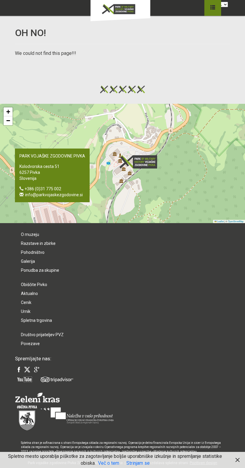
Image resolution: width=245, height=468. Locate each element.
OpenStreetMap (236, 221)
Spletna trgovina (36, 320)
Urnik (25, 311)
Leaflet (220, 221)
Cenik (26, 302)
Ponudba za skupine (40, 270)
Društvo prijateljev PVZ (42, 334)
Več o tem (108, 463)
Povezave (30, 343)
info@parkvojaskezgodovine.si (54, 194)
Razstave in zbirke (38, 243)
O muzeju (30, 234)
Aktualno (29, 293)
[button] (140, 162)
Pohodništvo (33, 252)
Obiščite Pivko (34, 284)
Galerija (28, 261)
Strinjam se (138, 463)
